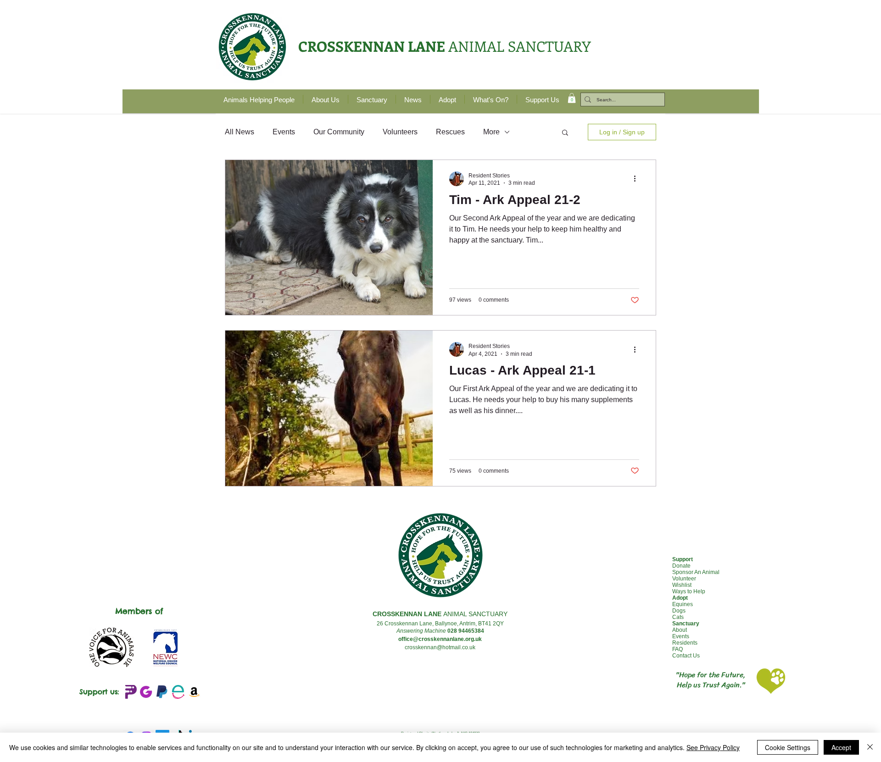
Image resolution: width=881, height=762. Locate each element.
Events (284, 132)
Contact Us (686, 655)
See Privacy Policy (713, 747)
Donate (681, 566)
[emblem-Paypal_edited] (162, 692)
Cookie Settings (787, 747)
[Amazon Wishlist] (194, 692)
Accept (841, 747)
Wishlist (681, 585)
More (491, 132)
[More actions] (637, 178)
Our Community (338, 132)
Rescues (450, 132)
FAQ (677, 649)
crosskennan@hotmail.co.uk (440, 647)
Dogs (679, 610)
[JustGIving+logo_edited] (146, 692)
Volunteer (684, 578)
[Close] (869, 747)
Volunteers (400, 132)
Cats (678, 617)
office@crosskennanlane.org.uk (440, 639)
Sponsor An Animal (695, 572)
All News (239, 132)
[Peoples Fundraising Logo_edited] (130, 692)
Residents (684, 643)
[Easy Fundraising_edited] (178, 692)
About (679, 630)
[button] (572, 98)
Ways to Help (688, 591)
